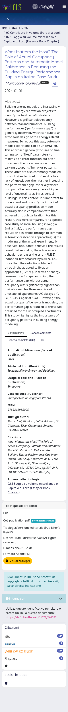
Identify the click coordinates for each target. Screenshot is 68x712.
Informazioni (17, 598)
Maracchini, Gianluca (22, 83)
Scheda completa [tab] (40, 333)
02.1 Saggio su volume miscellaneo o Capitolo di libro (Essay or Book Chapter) (33, 488)
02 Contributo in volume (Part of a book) (33, 33)
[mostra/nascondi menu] (64, 6)
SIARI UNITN (19, 28)
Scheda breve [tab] (16, 332)
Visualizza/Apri (19, 561)
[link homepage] (13, 6)
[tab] (42, 339)
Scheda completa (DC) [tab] (21, 340)
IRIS (4, 28)
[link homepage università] (43, 6)
